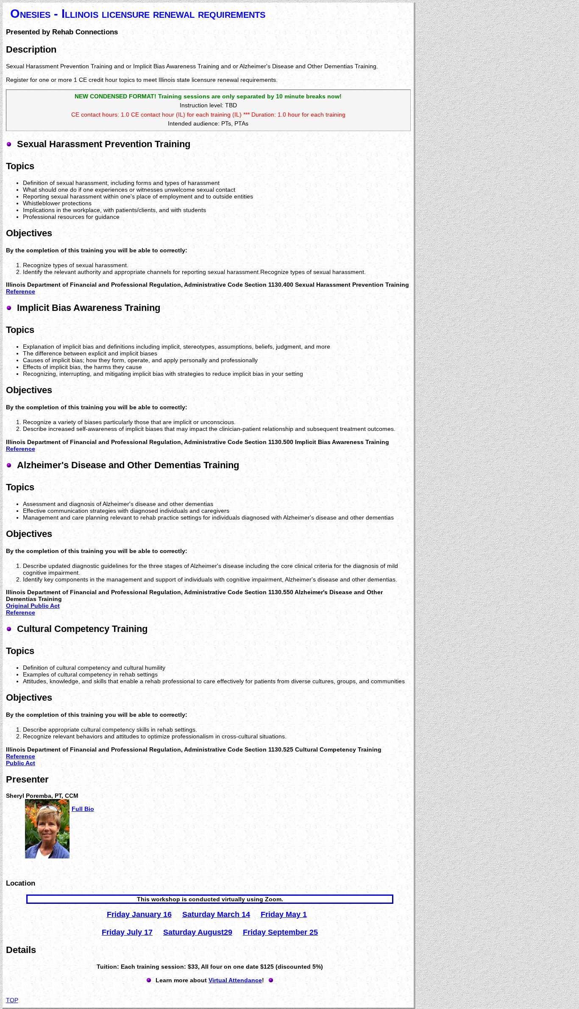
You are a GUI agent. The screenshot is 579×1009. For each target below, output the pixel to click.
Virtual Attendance (235, 980)
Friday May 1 (284, 914)
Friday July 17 (127, 932)
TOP (12, 1000)
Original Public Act (33, 605)
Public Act (20, 763)
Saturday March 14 (216, 914)
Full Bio (83, 808)
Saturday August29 (197, 932)
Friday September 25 (280, 932)
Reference (20, 291)
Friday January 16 (139, 914)
